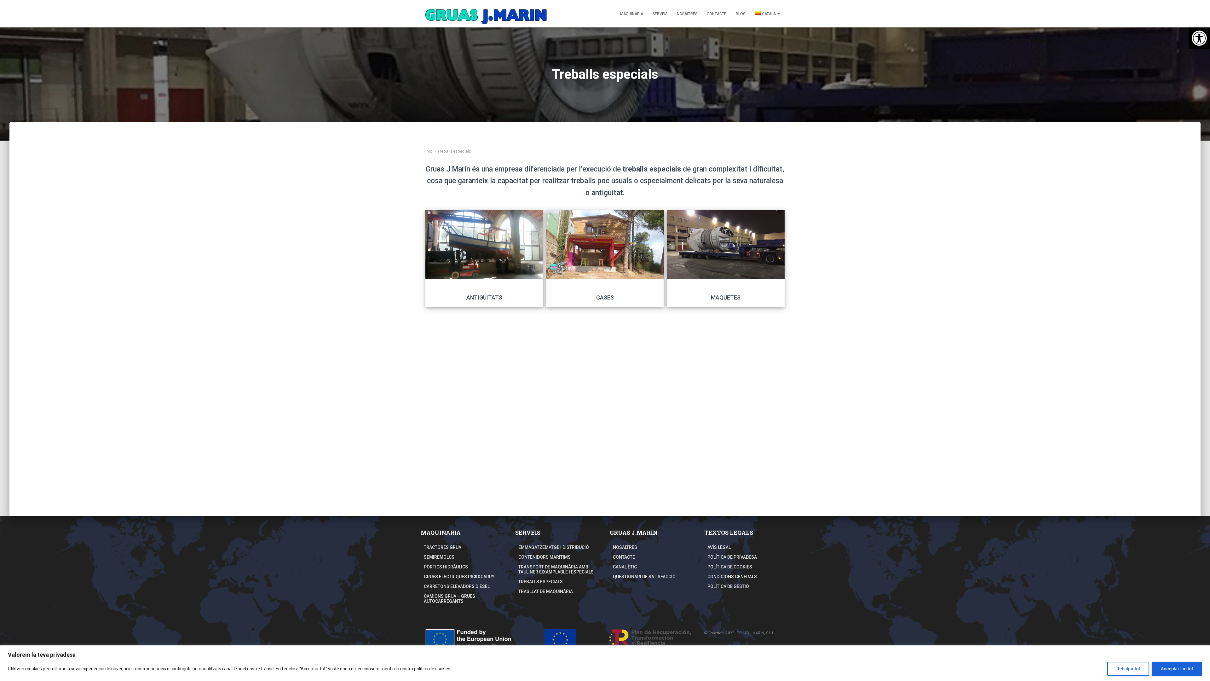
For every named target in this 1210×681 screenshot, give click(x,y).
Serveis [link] (660, 14)
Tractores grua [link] (442, 547)
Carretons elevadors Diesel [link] (457, 586)
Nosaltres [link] (687, 14)
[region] (605, 663)
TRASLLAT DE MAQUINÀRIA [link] (545, 591)
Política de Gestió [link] (728, 586)
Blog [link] (741, 14)
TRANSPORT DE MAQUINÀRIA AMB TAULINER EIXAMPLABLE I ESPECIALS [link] (556, 569)
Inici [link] (429, 151)
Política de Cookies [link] (729, 566)
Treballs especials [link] (540, 581)
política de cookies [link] (432, 668)
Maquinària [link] (631, 14)
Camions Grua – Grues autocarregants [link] (449, 599)
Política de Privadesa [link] (732, 557)
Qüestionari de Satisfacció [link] (644, 576)
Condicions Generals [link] (732, 576)
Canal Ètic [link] (625, 566)
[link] (1199, 38)
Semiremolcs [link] (439, 557)
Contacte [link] (716, 14)
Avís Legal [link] (719, 547)
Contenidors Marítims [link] (544, 557)
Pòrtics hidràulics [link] (446, 566)
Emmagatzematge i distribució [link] (553, 547)
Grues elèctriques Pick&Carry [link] (459, 576)
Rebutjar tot (1128, 668)
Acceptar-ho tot (1177, 668)
